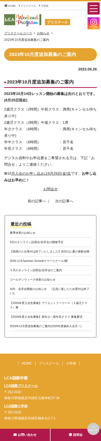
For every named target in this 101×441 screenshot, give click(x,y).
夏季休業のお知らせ (22, 232)
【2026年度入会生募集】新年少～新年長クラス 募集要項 (46, 316)
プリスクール (28, 5)
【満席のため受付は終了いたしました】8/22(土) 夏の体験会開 (49, 251)
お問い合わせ (27, 435)
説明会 (78, 435)
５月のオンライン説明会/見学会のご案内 (36, 270)
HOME (12, 5)
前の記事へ (37, 201)
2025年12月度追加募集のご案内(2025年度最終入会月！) (46, 326)
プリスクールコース (18, 33)
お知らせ (43, 33)
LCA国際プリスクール (21, 386)
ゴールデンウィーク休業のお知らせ (32, 279)
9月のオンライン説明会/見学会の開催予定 (36, 242)
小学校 (44, 5)
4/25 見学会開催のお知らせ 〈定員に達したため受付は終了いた (49, 291)
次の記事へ (64, 201)
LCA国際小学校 (16, 406)
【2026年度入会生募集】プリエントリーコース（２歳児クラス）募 (48, 305)
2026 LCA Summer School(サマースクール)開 (39, 260)
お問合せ (50, 189)
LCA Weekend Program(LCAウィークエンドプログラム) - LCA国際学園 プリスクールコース (47, 20)
